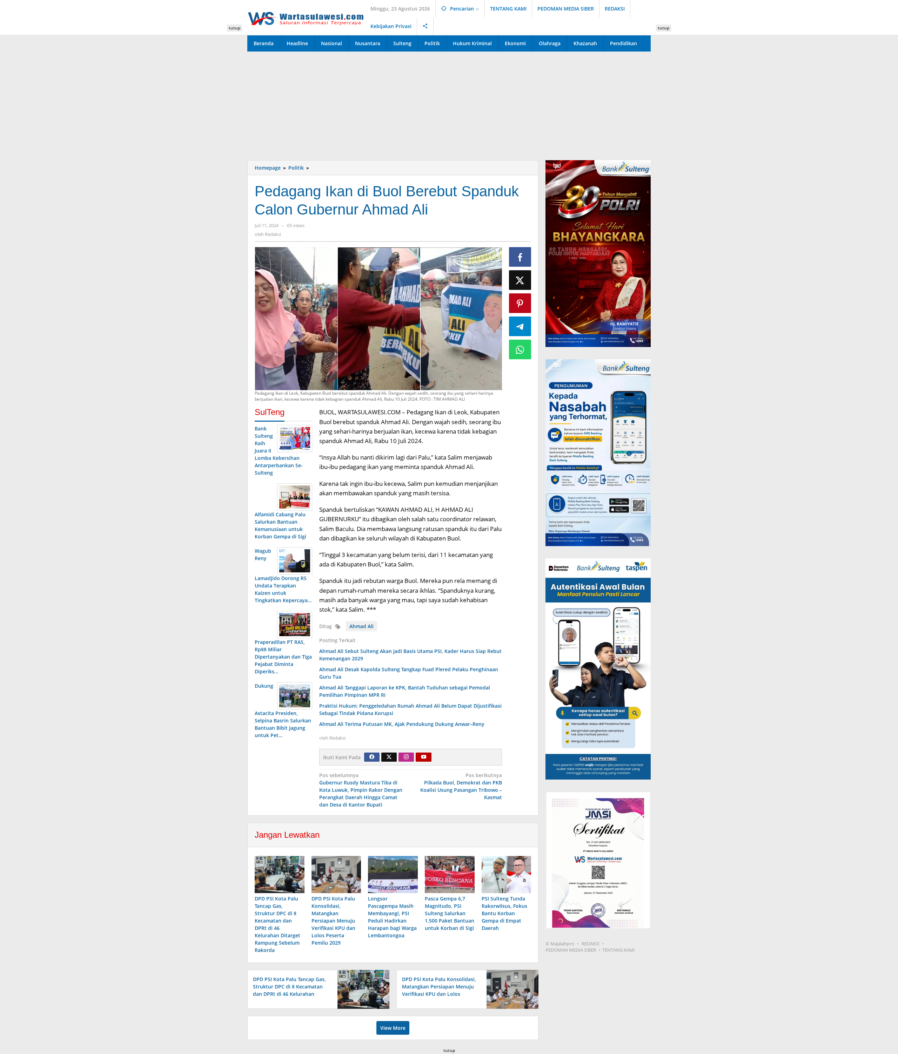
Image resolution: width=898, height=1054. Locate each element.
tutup (234, 28)
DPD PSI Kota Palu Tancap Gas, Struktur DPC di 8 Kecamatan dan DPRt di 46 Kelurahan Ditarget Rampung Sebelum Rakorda (289, 994)
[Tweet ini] (520, 280)
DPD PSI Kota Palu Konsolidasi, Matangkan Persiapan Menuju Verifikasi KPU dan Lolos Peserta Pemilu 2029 (333, 920)
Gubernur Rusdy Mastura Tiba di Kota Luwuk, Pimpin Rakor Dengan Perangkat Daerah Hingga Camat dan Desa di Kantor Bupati (360, 790)
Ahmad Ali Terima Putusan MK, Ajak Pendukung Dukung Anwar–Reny (401, 724)
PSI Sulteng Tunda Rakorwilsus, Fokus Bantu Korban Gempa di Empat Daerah (504, 913)
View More (393, 1028)
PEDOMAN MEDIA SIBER (570, 950)
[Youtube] (424, 757)
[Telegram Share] (520, 326)
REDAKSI (590, 943)
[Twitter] (389, 757)
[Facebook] (372, 757)
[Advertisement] (449, 104)
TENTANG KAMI (618, 950)
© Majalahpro (559, 943)
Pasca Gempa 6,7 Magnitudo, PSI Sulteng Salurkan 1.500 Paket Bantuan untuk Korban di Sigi (449, 913)
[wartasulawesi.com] (306, 17)
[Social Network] (425, 26)
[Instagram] (406, 757)
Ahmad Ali (361, 626)
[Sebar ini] (520, 257)
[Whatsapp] (520, 349)
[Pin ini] (520, 303)
